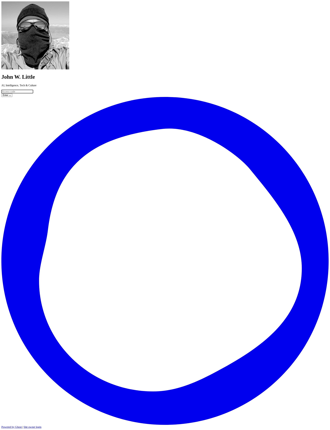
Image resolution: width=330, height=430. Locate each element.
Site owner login (32, 427)
